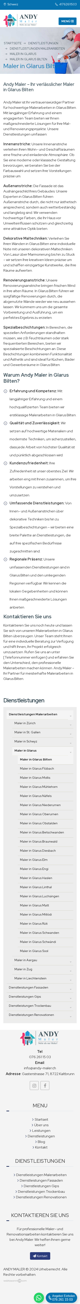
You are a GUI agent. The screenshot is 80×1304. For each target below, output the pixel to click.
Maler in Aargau (25, 960)
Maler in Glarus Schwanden (39, 933)
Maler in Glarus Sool (34, 951)
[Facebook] (44, 1085)
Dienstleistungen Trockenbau (30, 1006)
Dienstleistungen (41, 1136)
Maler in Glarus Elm (34, 860)
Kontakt (41, 1147)
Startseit (41, 1119)
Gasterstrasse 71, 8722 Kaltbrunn (48, 1074)
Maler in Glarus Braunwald (38, 841)
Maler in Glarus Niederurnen (40, 805)
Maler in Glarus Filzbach (37, 768)
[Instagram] (34, 1085)
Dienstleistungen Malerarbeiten (33, 714)
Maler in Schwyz (25, 741)
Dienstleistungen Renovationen (31, 1015)
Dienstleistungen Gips (25, 997)
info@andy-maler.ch (40, 1068)
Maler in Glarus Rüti (34, 924)
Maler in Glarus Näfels (36, 796)
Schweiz (12, 4)
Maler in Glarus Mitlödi (36, 914)
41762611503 (68, 4)
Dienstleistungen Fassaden (28, 987)
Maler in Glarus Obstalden (39, 823)
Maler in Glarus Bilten (36, 759)
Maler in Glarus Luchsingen (39, 896)
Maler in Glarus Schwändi (38, 942)
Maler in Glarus (25, 750)
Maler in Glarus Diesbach (38, 851)
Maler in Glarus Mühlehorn (39, 787)
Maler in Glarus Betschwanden (42, 832)
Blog (41, 1141)
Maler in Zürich (25, 723)
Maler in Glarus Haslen (36, 878)
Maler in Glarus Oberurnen (39, 814)
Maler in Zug (23, 969)
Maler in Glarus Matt (34, 905)
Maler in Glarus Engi (34, 869)
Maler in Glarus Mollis (35, 778)
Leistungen (41, 1130)
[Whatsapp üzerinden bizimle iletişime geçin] (39, 1298)
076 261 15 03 (40, 1057)
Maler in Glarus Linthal (36, 887)
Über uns (41, 1125)
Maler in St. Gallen (27, 732)
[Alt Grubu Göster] (70, 716)
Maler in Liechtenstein (30, 978)
